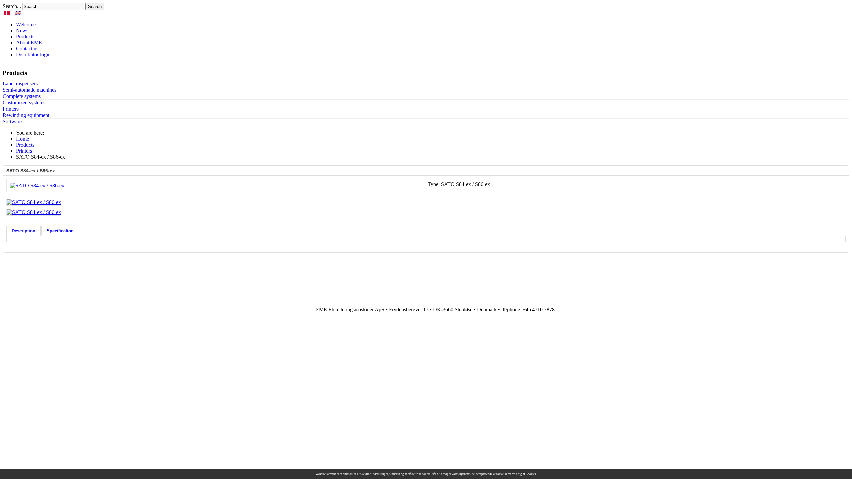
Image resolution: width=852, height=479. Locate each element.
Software (12, 121)
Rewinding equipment (26, 115)
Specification (60, 230)
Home (22, 139)
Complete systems (22, 96)
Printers (11, 109)
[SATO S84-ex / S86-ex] (37, 185)
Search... (12, 6)
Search (95, 6)
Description (23, 230)
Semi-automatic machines (29, 90)
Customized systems (24, 102)
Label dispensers (20, 83)
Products (25, 145)
